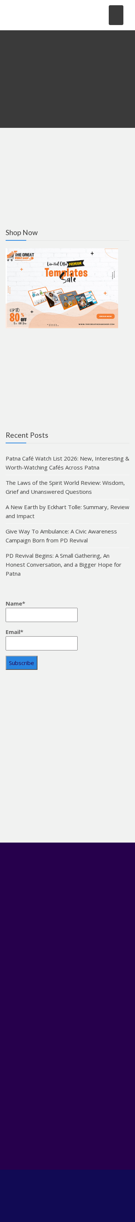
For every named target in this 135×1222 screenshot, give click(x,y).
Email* (14, 631)
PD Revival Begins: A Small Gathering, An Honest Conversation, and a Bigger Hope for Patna (64, 564)
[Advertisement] (67, 755)
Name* (15, 603)
